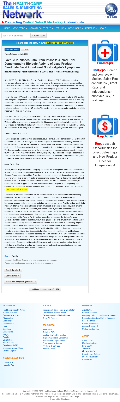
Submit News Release (91, 354)
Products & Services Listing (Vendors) (98, 318)
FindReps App (9, 362)
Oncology (7, 328)
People (6, 337)
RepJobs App (8, 364)
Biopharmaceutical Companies (55, 337)
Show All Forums (50, 318)
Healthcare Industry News (14, 309)
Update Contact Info (90, 328)
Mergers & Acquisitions (13, 348)
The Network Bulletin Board (54, 312)
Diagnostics (8, 318)
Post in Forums (88, 320)
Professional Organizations (54, 340)
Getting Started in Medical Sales (56, 315)
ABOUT (103, 28)
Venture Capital (9, 350)
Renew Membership (90, 323)
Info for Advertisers (90, 356)
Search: (12, 270)
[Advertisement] (71, 10)
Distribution (7, 339)
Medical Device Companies (54, 335)
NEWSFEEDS (19, 28)
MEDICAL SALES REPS (40, 28)
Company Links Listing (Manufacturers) (98, 315)
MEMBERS (90, 28)
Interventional (8, 323)
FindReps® (47, 329)
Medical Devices (10, 312)
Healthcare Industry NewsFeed (44, 289)
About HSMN (87, 340)
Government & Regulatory (54, 343)
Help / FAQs (49, 332)
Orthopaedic (8, 331)
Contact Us (87, 359)
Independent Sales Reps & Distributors (59, 309)
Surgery (6, 334)
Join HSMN (87, 309)
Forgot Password (89, 312)
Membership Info (89, 343)
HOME (7, 28)
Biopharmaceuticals (11, 315)
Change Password (90, 326)
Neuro (5, 326)
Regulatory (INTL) (10, 345)
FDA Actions (8, 342)
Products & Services (51, 345)
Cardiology (7, 320)
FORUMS (60, 28)
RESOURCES (75, 28)
